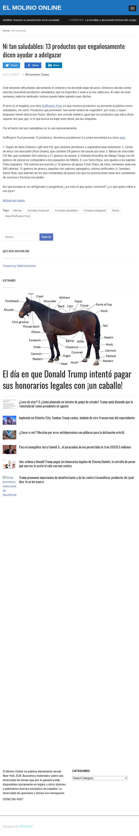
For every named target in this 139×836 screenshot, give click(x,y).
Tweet (13, 65)
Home (6, 30)
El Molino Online (32, 7)
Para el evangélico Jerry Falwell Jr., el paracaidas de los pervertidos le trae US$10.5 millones (75, 447)
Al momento (33, 74)
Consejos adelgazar (95, 210)
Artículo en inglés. (14, 200)
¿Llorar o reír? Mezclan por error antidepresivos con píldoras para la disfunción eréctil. (72, 432)
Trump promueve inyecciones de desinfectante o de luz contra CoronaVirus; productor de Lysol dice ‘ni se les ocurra (76, 479)
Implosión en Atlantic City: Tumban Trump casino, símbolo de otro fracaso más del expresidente (77, 417)
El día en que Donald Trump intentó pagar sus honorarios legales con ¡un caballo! (67, 379)
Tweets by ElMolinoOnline (19, 266)
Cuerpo (45, 74)
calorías (17, 210)
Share (35, 65)
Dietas (115, 210)
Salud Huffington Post (17, 216)
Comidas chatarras (38, 210)
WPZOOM (26, 826)
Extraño (9, 280)
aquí (122, 137)
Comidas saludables (66, 210)
